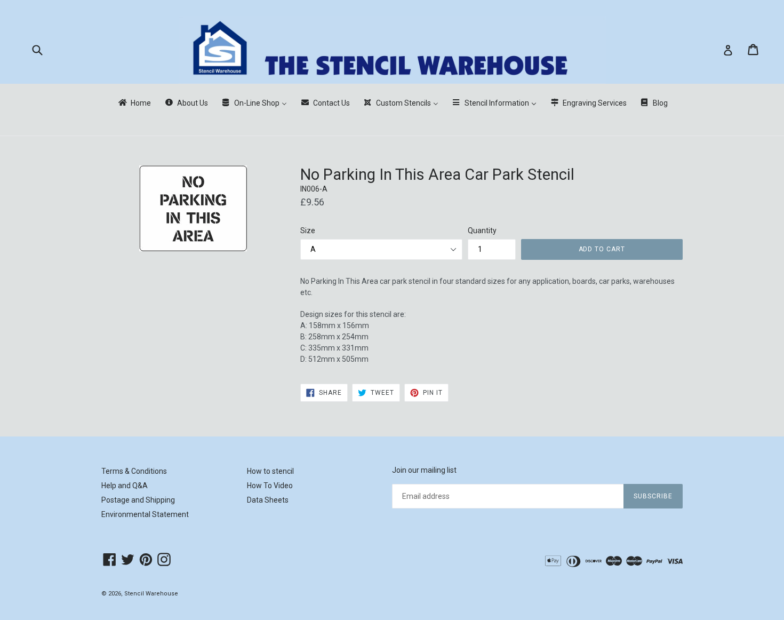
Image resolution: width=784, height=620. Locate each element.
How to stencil (270, 471)
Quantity (482, 230)
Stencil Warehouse (151, 593)
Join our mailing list (424, 470)
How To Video (270, 485)
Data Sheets (268, 500)
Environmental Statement (145, 514)
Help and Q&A (124, 485)
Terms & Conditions (134, 471)
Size (307, 230)
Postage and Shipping (138, 500)
